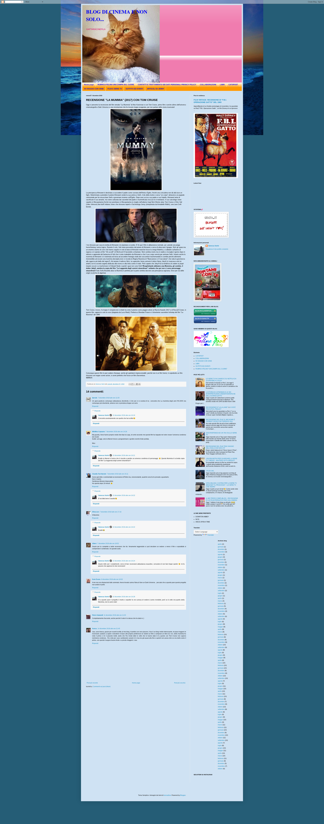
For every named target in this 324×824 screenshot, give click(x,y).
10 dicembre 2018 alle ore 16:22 (124, 495)
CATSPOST (233, 85)
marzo (220, 578)
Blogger (183, 795)
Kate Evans (96, 579)
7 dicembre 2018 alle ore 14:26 (116, 432)
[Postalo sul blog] (132, 384)
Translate (210, 535)
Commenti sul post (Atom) (101, 686)
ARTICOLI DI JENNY (155, 89)
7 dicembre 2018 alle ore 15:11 (117, 474)
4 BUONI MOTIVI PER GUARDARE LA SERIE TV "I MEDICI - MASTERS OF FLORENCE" (221, 459)
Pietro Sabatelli (97, 615)
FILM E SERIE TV (114, 89)
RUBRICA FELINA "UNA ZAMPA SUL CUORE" (211, 369)
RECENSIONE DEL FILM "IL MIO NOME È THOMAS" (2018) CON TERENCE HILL (220, 420)
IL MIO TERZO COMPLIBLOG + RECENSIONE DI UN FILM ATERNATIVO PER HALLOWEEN (222, 499)
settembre (221, 570)
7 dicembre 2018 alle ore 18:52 (108, 543)
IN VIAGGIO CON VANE (94, 89)
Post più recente (92, 683)
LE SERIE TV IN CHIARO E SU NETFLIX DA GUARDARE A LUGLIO (221, 379)
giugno (220, 557)
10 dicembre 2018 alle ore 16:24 (124, 561)
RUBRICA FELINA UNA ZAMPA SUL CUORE (116, 85)
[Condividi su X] (134, 384)
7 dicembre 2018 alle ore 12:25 (108, 398)
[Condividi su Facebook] (137, 384)
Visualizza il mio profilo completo (217, 249)
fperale (94, 398)
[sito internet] (205, 323)
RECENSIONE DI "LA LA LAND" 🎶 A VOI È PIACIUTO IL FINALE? (221, 408)
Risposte (97, 411)
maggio (220, 627)
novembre (221, 552)
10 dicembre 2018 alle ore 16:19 (124, 415)
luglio (220, 593)
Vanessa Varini (103, 415)
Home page (89, 85)
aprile (220, 544)
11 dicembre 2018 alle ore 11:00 (115, 615)
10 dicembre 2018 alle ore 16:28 (124, 597)
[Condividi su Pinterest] (139, 384)
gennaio (221, 547)
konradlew (167, 795)
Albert (94, 543)
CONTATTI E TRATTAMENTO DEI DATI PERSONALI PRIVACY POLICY (167, 85)
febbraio (221, 603)
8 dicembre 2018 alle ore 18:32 (112, 579)
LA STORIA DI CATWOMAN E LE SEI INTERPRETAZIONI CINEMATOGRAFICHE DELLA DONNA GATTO (220, 394)
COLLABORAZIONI (208, 85)
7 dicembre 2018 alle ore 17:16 (110, 512)
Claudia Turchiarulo (99, 474)
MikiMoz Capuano (98, 432)
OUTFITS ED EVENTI (134, 89)
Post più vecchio (179, 683)
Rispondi (95, 406)
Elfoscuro (95, 512)
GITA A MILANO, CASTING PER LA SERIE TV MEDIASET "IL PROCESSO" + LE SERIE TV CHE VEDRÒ (221, 485)
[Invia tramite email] (130, 384)
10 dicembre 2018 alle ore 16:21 (124, 455)
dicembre (221, 549)
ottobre (220, 567)
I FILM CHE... (210, 471)
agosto (220, 554)
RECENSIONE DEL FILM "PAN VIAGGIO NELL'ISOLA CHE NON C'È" (220, 447)
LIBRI (222, 85)
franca (94, 628)
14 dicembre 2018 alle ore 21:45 (109, 628)
